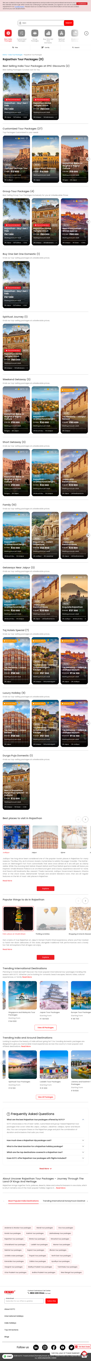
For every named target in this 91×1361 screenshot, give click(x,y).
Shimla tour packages (37, 1239)
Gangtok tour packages (14, 1267)
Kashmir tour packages (35, 1233)
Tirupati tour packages (37, 1256)
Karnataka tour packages (14, 1261)
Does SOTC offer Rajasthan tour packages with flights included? (36, 1158)
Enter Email (10, 1298)
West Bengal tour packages (71, 1272)
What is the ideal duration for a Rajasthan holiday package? (35, 1146)
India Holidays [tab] (10, 1323)
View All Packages (46, 1027)
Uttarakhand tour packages (15, 1245)
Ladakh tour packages (39, 1245)
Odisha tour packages (37, 1261)
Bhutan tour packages (58, 1250)
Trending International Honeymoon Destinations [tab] (66, 1201)
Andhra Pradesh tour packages (43, 1272)
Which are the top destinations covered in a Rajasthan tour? (35, 1152)
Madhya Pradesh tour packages (40, 1267)
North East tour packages (61, 1256)
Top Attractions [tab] (11, 1330)
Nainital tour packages (13, 1250)
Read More (27, 977)
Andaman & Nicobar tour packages (18, 1228)
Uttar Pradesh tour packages (15, 1272)
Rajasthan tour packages (14, 1239)
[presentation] (3, 159)
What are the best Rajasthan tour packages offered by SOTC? (36, 1119)
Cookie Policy (19, 7)
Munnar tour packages (61, 1245)
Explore (45, 888)
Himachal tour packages (60, 1239)
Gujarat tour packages (35, 1250)
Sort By (47, 47)
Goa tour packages (65, 1228)
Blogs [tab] (6, 1336)
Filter (16, 47)
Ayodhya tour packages (60, 1261)
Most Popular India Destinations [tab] (23, 1201)
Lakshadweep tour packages (60, 1233)
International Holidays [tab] (13, 1316)
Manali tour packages (45, 1228)
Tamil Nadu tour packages (67, 1267)
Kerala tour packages (13, 1233)
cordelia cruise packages (14, 1256)
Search (69, 23)
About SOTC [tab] (9, 1309)
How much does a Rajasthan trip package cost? (29, 1140)
